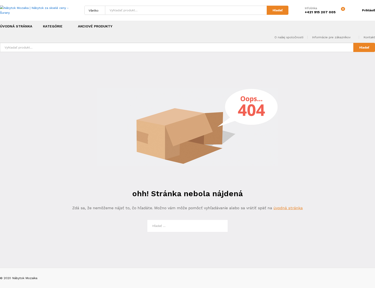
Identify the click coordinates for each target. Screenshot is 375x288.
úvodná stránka (288, 208)
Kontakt (369, 37)
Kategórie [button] (52, 26)
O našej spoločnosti (289, 37)
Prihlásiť (368, 10)
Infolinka (311, 8)
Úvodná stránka (16, 26)
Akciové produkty (95, 26)
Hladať (278, 10)
